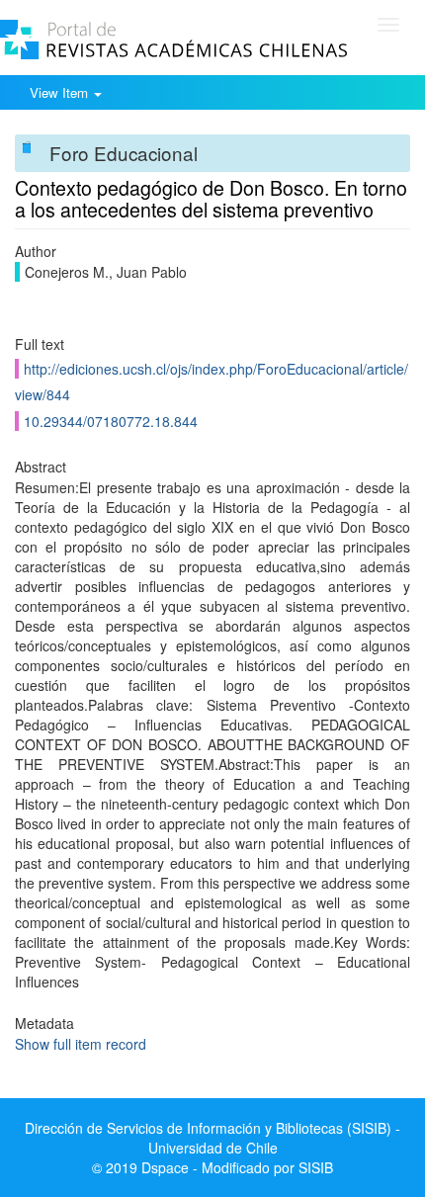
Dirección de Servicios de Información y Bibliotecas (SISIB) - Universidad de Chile (212, 1137)
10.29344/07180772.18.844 (111, 421)
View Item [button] (61, 92)
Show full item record (80, 1044)
